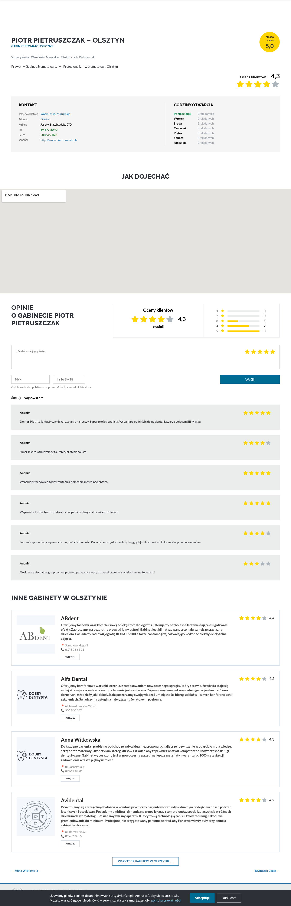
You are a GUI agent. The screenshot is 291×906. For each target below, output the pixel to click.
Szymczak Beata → (267, 870)
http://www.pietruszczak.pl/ (58, 140)
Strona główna (20, 57)
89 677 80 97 (49, 129)
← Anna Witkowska (24, 870)
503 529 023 (48, 135)
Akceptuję (202, 898)
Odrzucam (229, 898)
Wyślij (250, 379)
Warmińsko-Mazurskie (45, 57)
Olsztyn (65, 57)
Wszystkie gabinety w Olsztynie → (145, 861)
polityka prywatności (166, 900)
